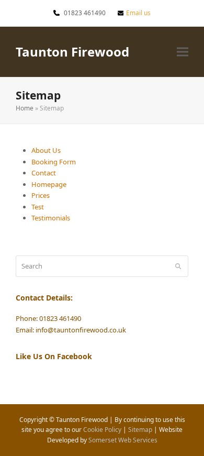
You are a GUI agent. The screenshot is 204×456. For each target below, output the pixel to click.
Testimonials (50, 218)
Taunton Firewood (72, 51)
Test (37, 207)
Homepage (48, 184)
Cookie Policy (102, 429)
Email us (138, 12)
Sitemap (140, 429)
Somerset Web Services (122, 440)
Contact (43, 172)
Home (24, 108)
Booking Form (53, 161)
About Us (46, 150)
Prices (40, 195)
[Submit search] (178, 266)
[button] (182, 51)
